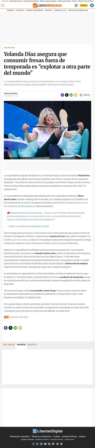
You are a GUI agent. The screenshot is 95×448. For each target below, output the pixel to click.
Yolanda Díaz (14, 317)
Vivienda (74, 1)
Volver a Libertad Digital (76, 5)
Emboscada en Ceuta (16, 1)
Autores (82, 436)
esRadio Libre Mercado (34, 10)
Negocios (48, 10)
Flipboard (53, 444)
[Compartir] (62, 95)
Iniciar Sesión (92, 5)
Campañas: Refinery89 (27, 439)
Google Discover (49, 444)
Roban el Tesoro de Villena (85, 1)
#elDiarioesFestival (18, 213)
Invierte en (20, 10)
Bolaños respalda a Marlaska (48, 1)
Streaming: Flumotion (56, 439)
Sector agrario (23, 317)
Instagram (41, 444)
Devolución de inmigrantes (31, 1)
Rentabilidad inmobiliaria (78, 10)
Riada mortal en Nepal (64, 1)
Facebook (33, 444)
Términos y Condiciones (41, 436)
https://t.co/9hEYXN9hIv (18, 219)
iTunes (61, 444)
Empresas (10, 10)
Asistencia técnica (69, 436)
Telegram (57, 444)
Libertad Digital (47, 431)
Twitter (37, 444)
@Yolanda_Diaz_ (35, 213)
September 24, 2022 (40, 226)
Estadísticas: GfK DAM (42, 439)
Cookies (56, 436)
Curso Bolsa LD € (60, 10)
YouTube (45, 444)
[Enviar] (71, 95)
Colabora (83, 5)
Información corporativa (19, 436)
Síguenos (86, 95)
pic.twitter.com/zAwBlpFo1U (42, 219)
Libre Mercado (9, 48)
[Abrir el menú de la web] (16, 5)
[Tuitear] (66, 95)
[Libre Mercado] (47, 5)
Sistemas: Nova (69, 439)
